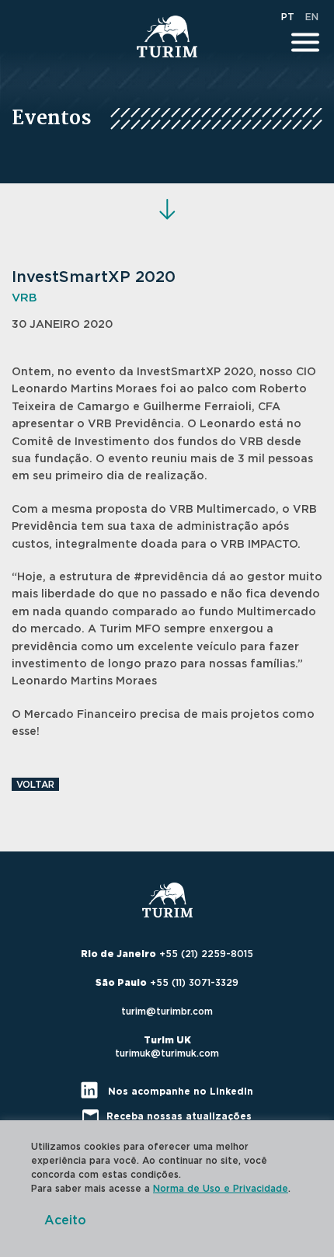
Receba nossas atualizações (179, 1116)
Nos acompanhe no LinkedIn (179, 1091)
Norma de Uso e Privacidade (220, 1188)
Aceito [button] (65, 1220)
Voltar (35, 784)
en (311, 17)
